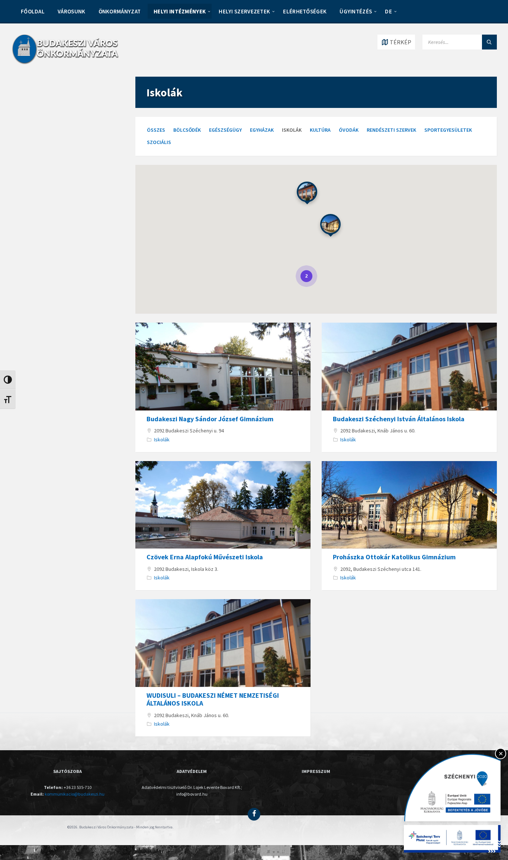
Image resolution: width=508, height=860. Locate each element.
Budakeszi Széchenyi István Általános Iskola (398, 419)
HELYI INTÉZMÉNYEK (180, 11)
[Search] (489, 42)
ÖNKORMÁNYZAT (120, 11)
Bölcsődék (187, 130)
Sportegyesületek (448, 130)
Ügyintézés (356, 11)
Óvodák (349, 130)
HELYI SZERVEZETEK (244, 11)
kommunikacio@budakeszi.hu (75, 794)
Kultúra (320, 130)
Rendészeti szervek (391, 130)
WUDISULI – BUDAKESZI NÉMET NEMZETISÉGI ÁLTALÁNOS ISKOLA (213, 699)
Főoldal (33, 11)
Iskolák (162, 439)
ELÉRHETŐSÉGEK (305, 11)
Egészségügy (225, 130)
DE (388, 11)
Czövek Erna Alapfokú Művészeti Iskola (205, 557)
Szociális (159, 142)
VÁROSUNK (71, 11)
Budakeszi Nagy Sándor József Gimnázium (210, 419)
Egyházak (262, 130)
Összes (156, 130)
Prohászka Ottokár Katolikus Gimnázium (394, 557)
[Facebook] (254, 814)
